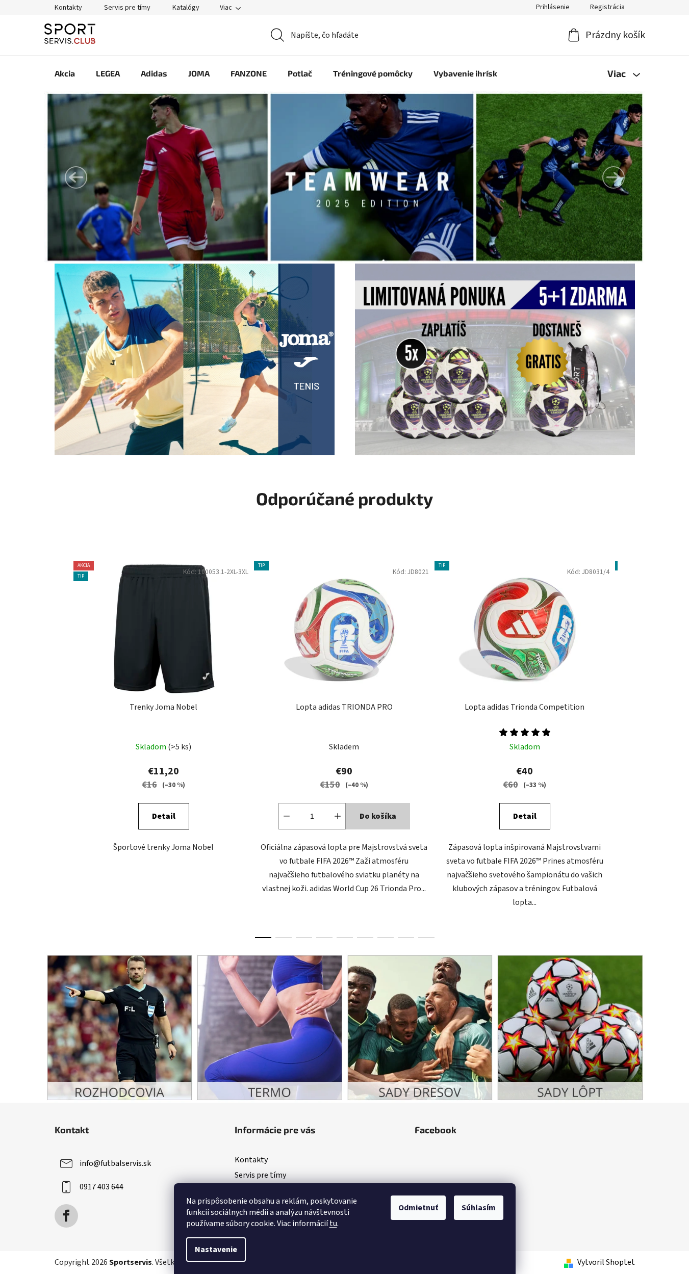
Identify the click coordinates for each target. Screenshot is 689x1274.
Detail (163, 816)
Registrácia (607, 7)
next (627, 746)
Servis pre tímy (127, 8)
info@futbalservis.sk (115, 1163)
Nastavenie (216, 1249)
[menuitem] (64, 73)
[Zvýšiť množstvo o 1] (337, 816)
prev (63, 746)
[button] (76, 177)
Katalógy (185, 8)
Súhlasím (479, 1207)
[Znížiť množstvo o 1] (286, 816)
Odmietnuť (418, 1207)
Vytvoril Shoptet (606, 1262)
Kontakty (68, 8)
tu (333, 1223)
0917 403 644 (101, 1186)
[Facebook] (66, 1216)
